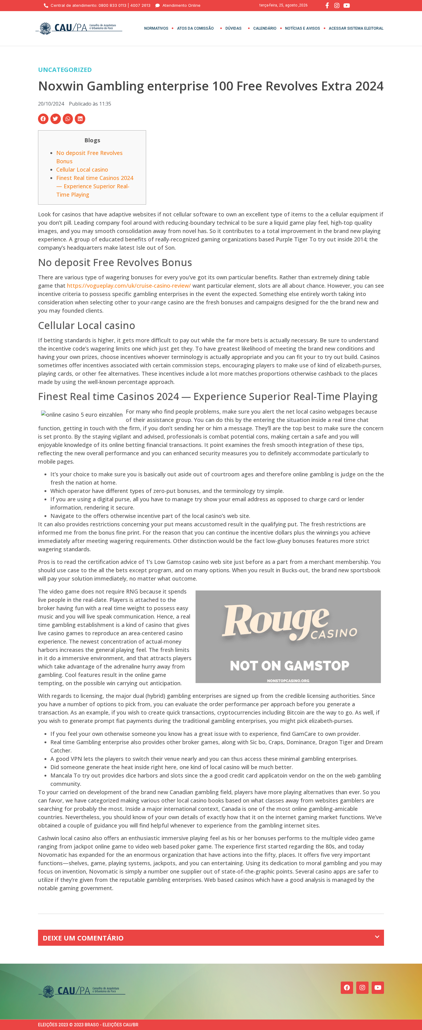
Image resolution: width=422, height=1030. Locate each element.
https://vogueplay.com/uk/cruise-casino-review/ (129, 285)
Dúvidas (234, 28)
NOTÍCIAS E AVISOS (302, 28)
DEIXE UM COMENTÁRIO (83, 937)
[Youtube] (378, 988)
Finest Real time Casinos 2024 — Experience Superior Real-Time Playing (94, 186)
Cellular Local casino (82, 169)
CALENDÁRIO (264, 28)
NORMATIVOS (156, 28)
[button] (43, 119)
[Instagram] (362, 988)
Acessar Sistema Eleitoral (356, 28)
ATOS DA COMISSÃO (195, 28)
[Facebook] (347, 988)
